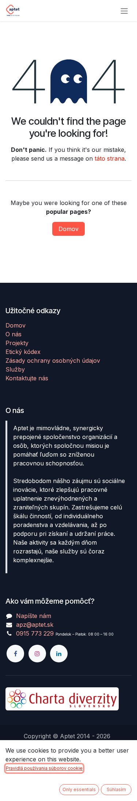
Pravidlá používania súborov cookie (44, 768)
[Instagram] (37, 653)
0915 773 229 (35, 633)
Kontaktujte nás (26, 378)
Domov (68, 229)
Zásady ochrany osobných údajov (52, 360)
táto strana (110, 158)
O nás (13, 334)
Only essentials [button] (79, 789)
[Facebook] (15, 653)
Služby (15, 369)
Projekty (16, 343)
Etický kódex (23, 351)
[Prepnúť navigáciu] (124, 10)
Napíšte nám (33, 615)
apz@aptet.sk (34, 624)
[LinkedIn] (59, 653)
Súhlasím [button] (116, 789)
